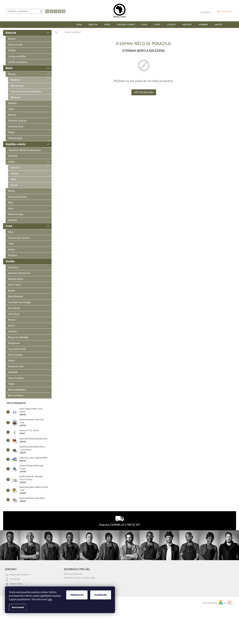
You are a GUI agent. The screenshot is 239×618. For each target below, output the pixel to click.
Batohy (12, 115)
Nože (11, 208)
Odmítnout (76, 595)
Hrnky (11, 249)
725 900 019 (15, 579)
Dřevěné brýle (15, 126)
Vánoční (15, 167)
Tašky (11, 109)
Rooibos (12, 255)
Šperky (12, 74)
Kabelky (12, 103)
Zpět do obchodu (143, 92)
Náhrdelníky (17, 86)
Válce (13, 179)
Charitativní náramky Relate (26, 91)
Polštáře (12, 156)
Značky (10, 261)
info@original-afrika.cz (20, 574)
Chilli (11, 243)
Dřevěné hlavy (15, 214)
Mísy (10, 202)
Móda (9, 68)
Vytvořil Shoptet (210, 602)
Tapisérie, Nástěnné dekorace (24, 150)
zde (50, 599)
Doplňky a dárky (16, 144)
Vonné (14, 185)
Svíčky (11, 162)
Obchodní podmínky (73, 573)
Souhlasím (100, 595)
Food (9, 226)
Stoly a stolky (15, 45)
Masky (11, 191)
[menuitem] (79, 24)
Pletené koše (15, 138)
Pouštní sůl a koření (19, 238)
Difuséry (12, 220)
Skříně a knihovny (18, 62)
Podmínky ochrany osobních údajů (79, 577)
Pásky (11, 132)
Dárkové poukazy (17, 197)
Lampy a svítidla (17, 56)
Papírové (15, 80)
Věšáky (12, 50)
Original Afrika (16, 583)
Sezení (11, 39)
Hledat (41, 11)
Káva (10, 232)
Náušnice (16, 97)
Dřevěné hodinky (17, 121)
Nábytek (11, 33)
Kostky (14, 173)
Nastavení (18, 607)
